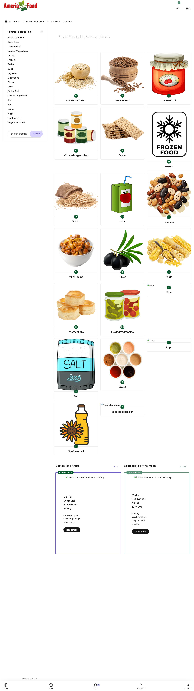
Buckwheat (13, 42)
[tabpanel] (88, 513)
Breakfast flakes (16, 37)
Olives (11, 82)
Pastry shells (14, 91)
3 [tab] (185, 466)
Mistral (69, 21)
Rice (10, 100)
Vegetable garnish (17, 122)
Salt (9, 104)
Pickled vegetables (17, 95)
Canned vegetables (18, 51)
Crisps (11, 55)
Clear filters (14, 21)
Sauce (11, 109)
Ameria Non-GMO (35, 21)
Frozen (11, 60)
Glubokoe (55, 21)
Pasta (10, 86)
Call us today (29, 679)
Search (36, 134)
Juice (10, 68)
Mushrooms (13, 77)
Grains (11, 64)
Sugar (11, 113)
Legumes (12, 73)
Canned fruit (14, 46)
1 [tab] (114, 466)
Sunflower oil (14, 118)
